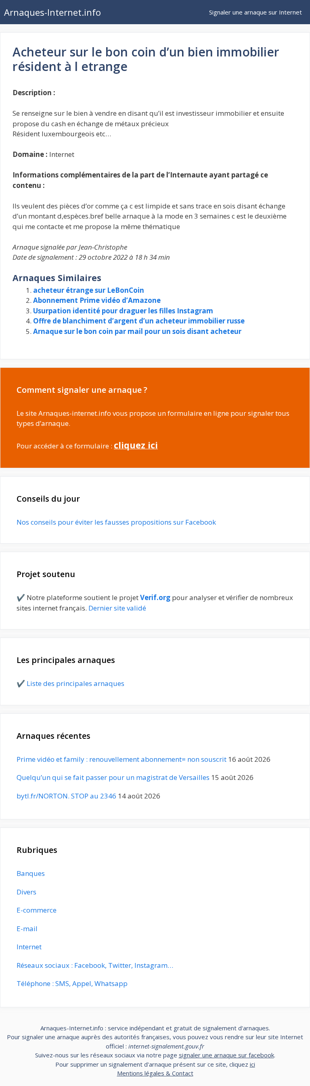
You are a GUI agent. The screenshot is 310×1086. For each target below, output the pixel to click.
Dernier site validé (117, 608)
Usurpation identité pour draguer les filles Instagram (123, 310)
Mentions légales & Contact (155, 1073)
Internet (29, 946)
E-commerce (37, 910)
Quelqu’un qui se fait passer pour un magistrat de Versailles (113, 777)
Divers (26, 891)
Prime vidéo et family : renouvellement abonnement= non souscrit (121, 759)
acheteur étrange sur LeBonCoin (88, 290)
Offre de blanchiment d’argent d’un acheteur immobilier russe (139, 320)
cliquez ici (136, 445)
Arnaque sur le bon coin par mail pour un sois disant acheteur (137, 331)
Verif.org (155, 597)
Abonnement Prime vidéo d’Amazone (97, 300)
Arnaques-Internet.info (52, 12)
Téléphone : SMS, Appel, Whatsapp (72, 983)
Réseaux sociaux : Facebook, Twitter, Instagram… (95, 965)
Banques (31, 873)
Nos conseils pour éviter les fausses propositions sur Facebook (116, 522)
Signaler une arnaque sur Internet (255, 12)
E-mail (27, 928)
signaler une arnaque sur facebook (226, 1055)
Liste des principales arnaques (75, 683)
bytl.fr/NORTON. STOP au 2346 (66, 795)
